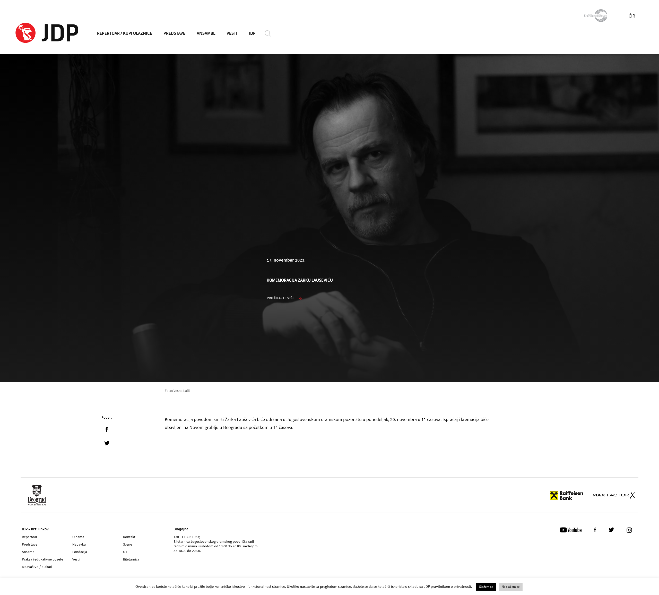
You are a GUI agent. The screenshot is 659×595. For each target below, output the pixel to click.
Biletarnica (131, 559)
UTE (126, 551)
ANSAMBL (206, 33)
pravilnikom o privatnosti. (451, 586)
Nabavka (79, 544)
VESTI (232, 33)
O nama (78, 536)
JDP (252, 33)
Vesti (76, 559)
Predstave (29, 544)
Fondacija (79, 551)
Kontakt (129, 536)
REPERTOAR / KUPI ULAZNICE (124, 33)
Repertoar (29, 536)
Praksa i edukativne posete (42, 559)
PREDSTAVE (174, 33)
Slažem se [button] (486, 586)
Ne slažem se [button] (510, 586)
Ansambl (29, 551)
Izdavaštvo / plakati (37, 566)
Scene (127, 544)
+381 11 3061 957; (187, 536)
